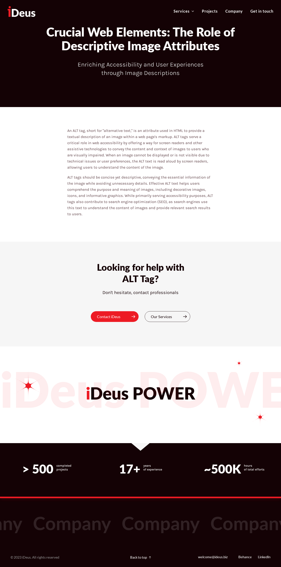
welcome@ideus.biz (213, 557)
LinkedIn (264, 557)
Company (234, 11)
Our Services (161, 316)
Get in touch (261, 11)
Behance (245, 557)
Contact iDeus (108, 316)
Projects (210, 11)
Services (182, 11)
